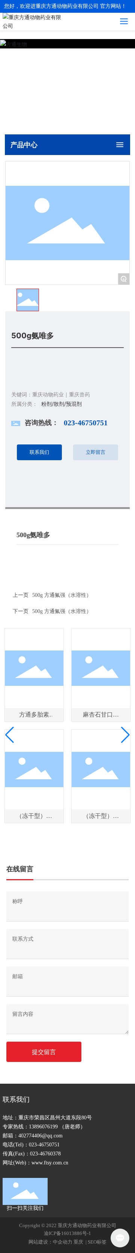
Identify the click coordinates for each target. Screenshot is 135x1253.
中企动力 (62, 1242)
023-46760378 (45, 1154)
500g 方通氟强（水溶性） (62, 611)
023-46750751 (86, 423)
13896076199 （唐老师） (57, 1127)
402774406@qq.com (40, 1136)
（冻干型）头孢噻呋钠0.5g (101, 819)
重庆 (79, 1242)
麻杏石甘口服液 (101, 717)
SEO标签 (97, 1242)
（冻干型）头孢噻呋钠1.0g (34, 819)
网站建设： (40, 1242)
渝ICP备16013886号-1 (67, 1233)
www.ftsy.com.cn (50, 1163)
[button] (9, 735)
